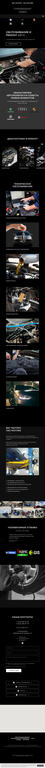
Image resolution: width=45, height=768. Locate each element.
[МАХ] (22, 643)
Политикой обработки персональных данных (17, 664)
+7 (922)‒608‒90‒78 (22, 12)
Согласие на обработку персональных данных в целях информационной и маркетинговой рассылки (22, 746)
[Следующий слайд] (43, 539)
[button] (13, 44)
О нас (32, 738)
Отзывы (18, 739)
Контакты (26, 739)
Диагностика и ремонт (22, 737)
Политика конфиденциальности (32, 745)
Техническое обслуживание (20, 738)
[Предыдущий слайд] (1, 539)
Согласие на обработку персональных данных (19, 663)
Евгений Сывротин (13, 540)
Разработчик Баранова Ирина (21, 756)
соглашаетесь (32, 765)
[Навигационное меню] (43, 16)
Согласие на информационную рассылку (18, 666)
